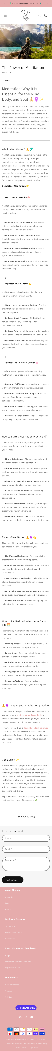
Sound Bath (10, 926)
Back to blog (28, 816)
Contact (8, 909)
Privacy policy (41, 1039)
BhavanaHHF (15, 1039)
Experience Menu (12, 967)
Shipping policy (29, 1044)
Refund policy (42, 1044)
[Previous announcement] (5, 3)
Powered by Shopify (27, 1039)
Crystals (8, 991)
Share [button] (7, 80)
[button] (5, 15)
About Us (9, 897)
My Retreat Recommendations (18, 961)
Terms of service (21, 1048)
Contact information (14, 1044)
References (10, 938)
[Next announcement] (47, 3)
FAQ (7, 903)
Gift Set (8, 997)
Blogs (7, 955)
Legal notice (34, 1048)
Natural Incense (12, 984)
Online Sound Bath (13, 932)
